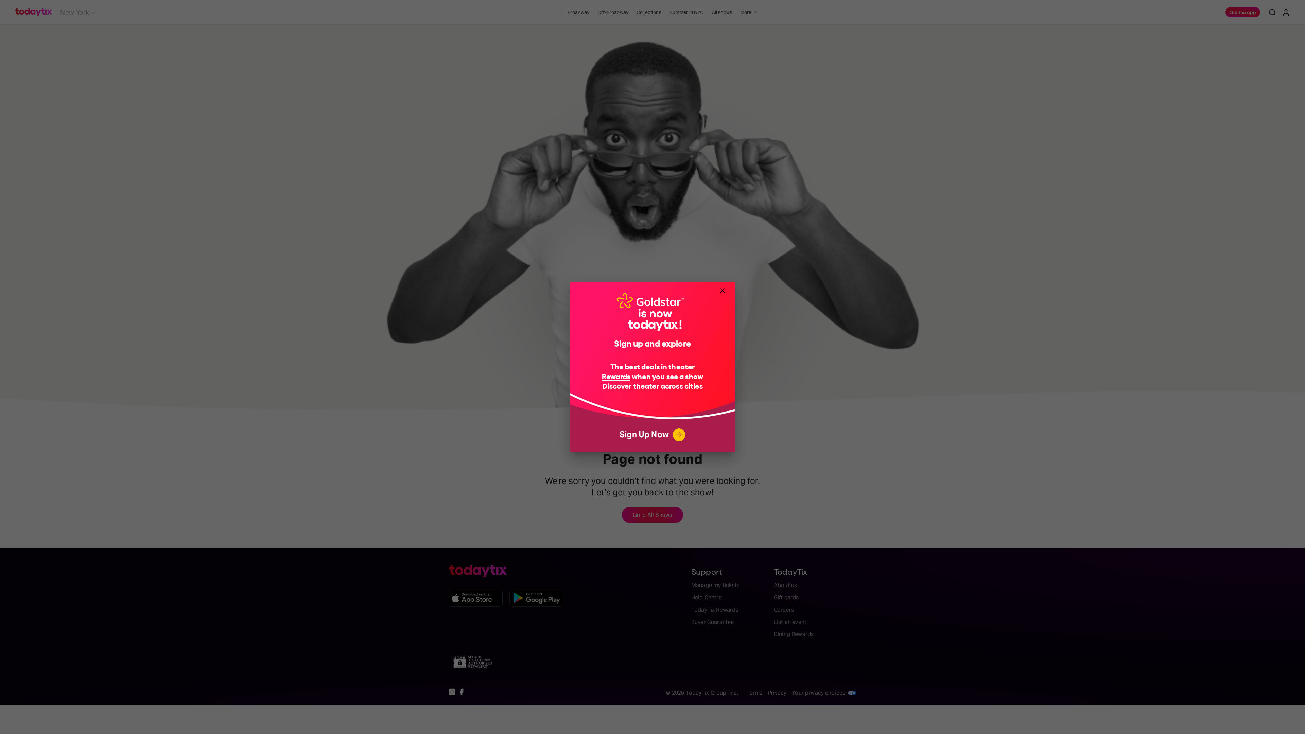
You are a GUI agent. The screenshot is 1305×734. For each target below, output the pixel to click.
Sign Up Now (644, 434)
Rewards (616, 376)
